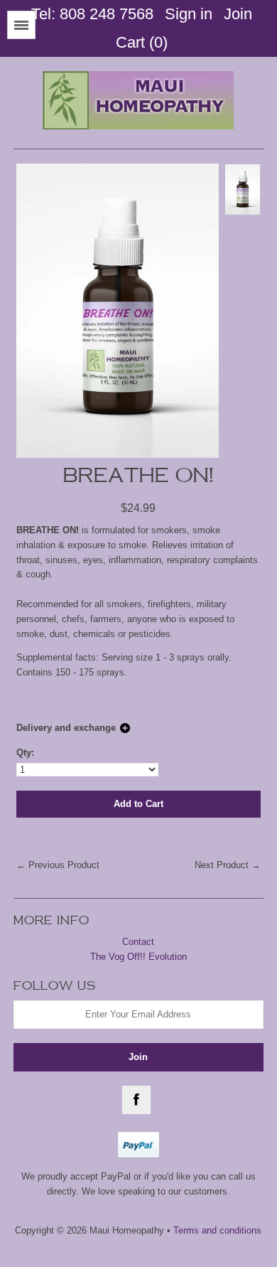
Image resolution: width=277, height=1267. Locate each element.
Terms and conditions (217, 1230)
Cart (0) (142, 42)
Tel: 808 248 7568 (92, 14)
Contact (138, 941)
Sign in (188, 14)
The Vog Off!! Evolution (138, 956)
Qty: (25, 752)
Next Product (222, 865)
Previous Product (63, 865)
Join (238, 14)
